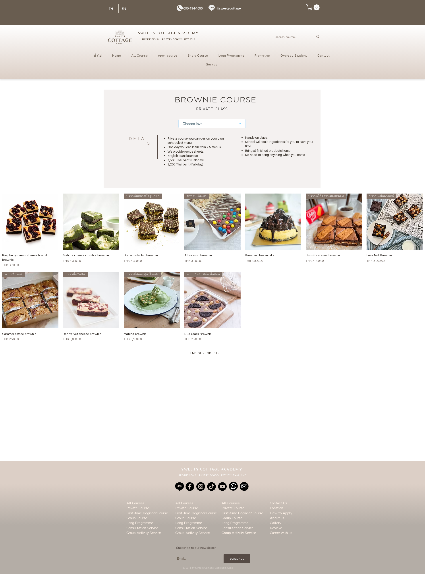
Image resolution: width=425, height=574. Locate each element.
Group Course (136, 518)
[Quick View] (30, 222)
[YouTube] (222, 486)
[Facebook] (189, 486)
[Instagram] (200, 486)
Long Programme (139, 522)
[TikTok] (211, 486)
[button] (313, 7)
